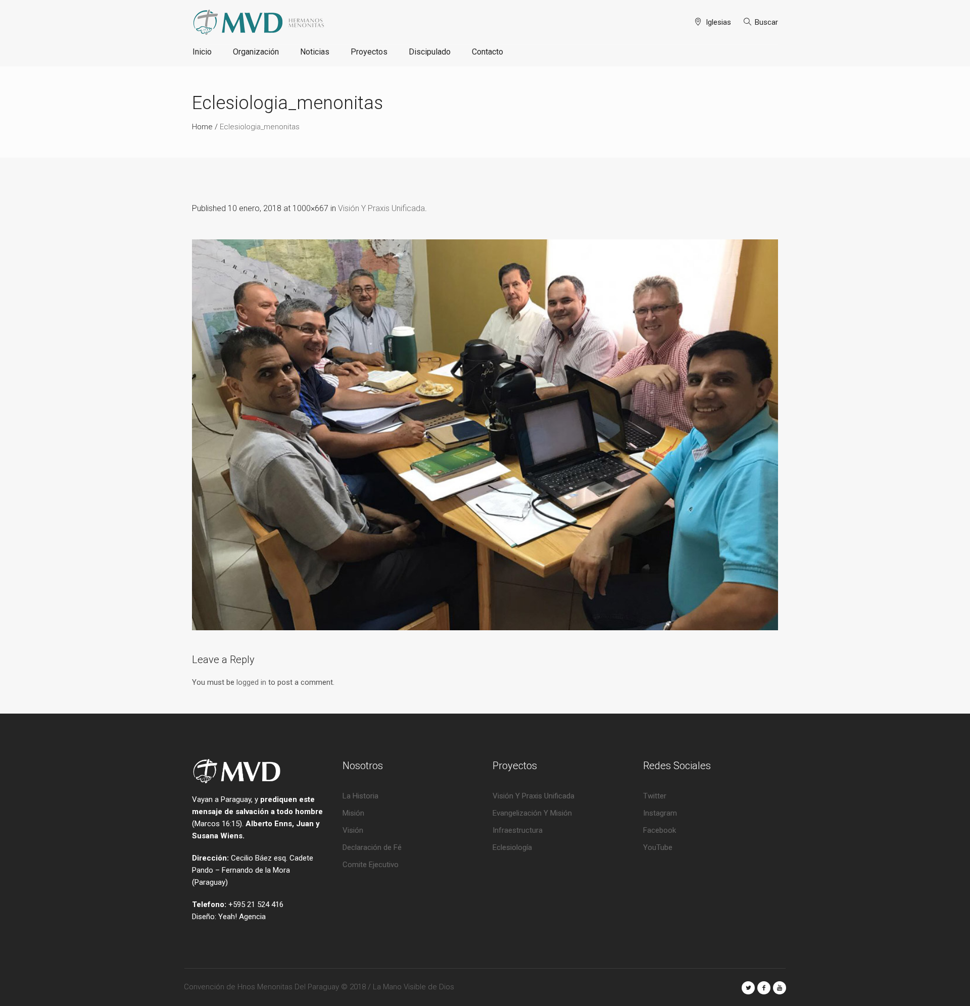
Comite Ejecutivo (371, 864)
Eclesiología (512, 847)
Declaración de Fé (372, 847)
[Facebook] (763, 987)
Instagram (660, 813)
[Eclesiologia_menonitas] (485, 434)
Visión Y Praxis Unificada (381, 208)
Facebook (659, 830)
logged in (251, 682)
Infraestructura (518, 830)
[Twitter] (748, 987)
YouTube (657, 847)
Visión (353, 830)
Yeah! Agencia (242, 916)
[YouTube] (779, 987)
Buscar (766, 22)
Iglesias (718, 22)
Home (202, 126)
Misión (353, 813)
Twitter (654, 795)
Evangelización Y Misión (532, 813)
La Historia (360, 795)
